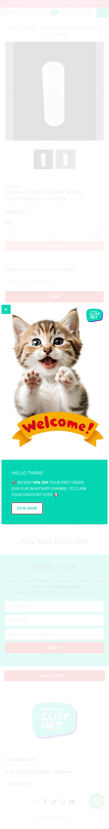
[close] (6, 309)
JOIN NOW (27, 508)
